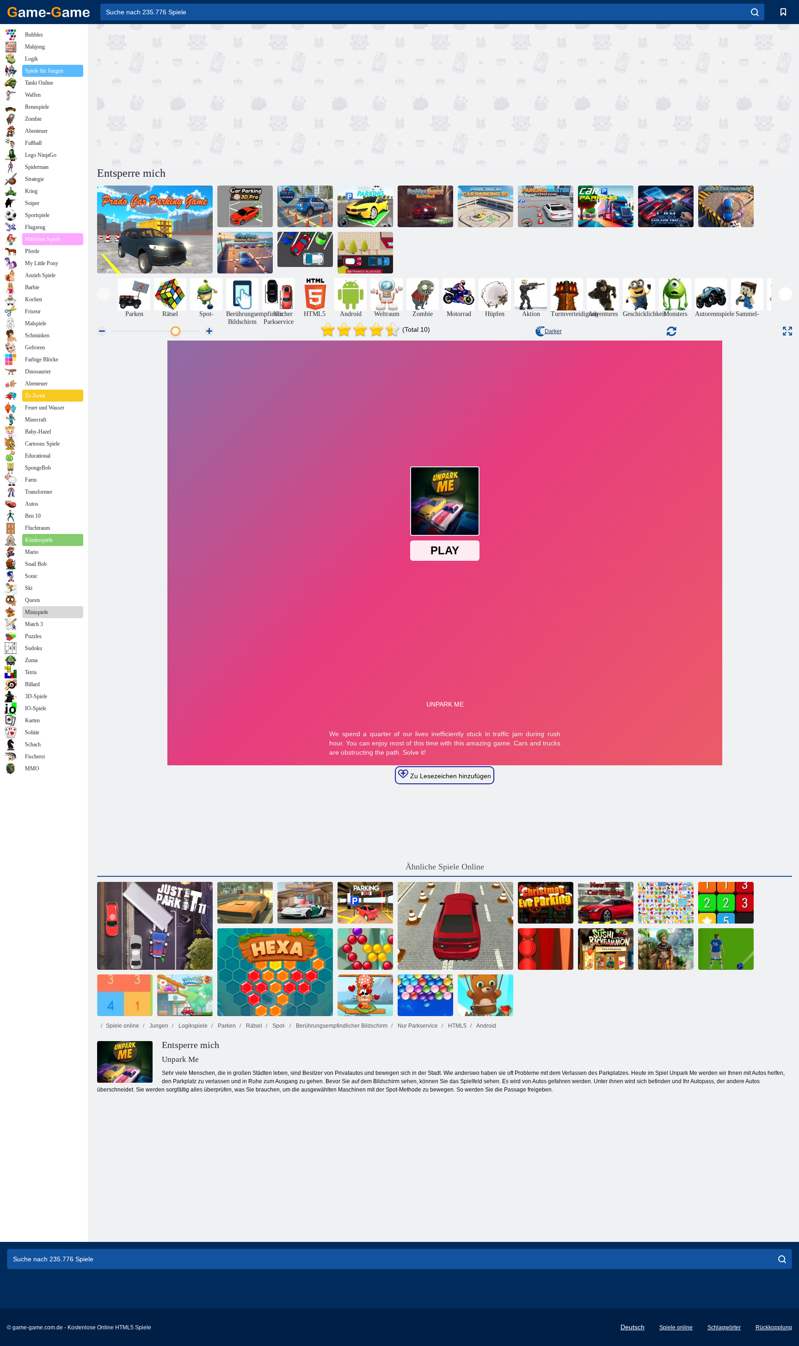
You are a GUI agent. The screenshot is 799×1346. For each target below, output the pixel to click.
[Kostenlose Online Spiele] (48, 12)
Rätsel (253, 1026)
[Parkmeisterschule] (245, 252)
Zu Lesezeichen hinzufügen (449, 776)
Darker (553, 331)
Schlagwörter (724, 1327)
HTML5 (457, 1026)
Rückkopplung (774, 1327)
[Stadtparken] (455, 926)
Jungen (158, 1026)
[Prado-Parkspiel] (155, 229)
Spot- (278, 1026)
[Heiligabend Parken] (545, 903)
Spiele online (122, 1026)
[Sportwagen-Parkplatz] (365, 903)
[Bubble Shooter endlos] (485, 995)
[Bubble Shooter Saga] (365, 949)
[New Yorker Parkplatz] (605, 903)
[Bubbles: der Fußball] (726, 949)
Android (485, 1026)
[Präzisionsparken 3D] (485, 206)
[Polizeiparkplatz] (305, 206)
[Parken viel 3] (365, 252)
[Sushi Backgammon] (605, 949)
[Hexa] (275, 972)
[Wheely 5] (185, 995)
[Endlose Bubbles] (425, 995)
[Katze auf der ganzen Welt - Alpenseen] (365, 995)
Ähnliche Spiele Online (445, 866)
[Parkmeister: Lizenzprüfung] (545, 206)
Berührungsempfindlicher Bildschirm (341, 1026)
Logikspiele (192, 1026)
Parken (226, 1026)
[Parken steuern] (365, 206)
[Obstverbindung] (666, 903)
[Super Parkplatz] (726, 206)
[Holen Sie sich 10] (125, 995)
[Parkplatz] (666, 206)
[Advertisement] (271, 94)
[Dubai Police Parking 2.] (305, 903)
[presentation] (104, 294)
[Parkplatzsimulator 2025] (605, 206)
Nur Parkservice (417, 1026)
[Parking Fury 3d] (245, 903)
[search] (755, 12)
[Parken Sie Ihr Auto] (305, 252)
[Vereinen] (726, 903)
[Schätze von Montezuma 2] (666, 949)
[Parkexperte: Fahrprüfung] (425, 206)
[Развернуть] (787, 331)
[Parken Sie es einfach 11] (155, 926)
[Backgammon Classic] (545, 949)
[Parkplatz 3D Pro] (245, 206)
